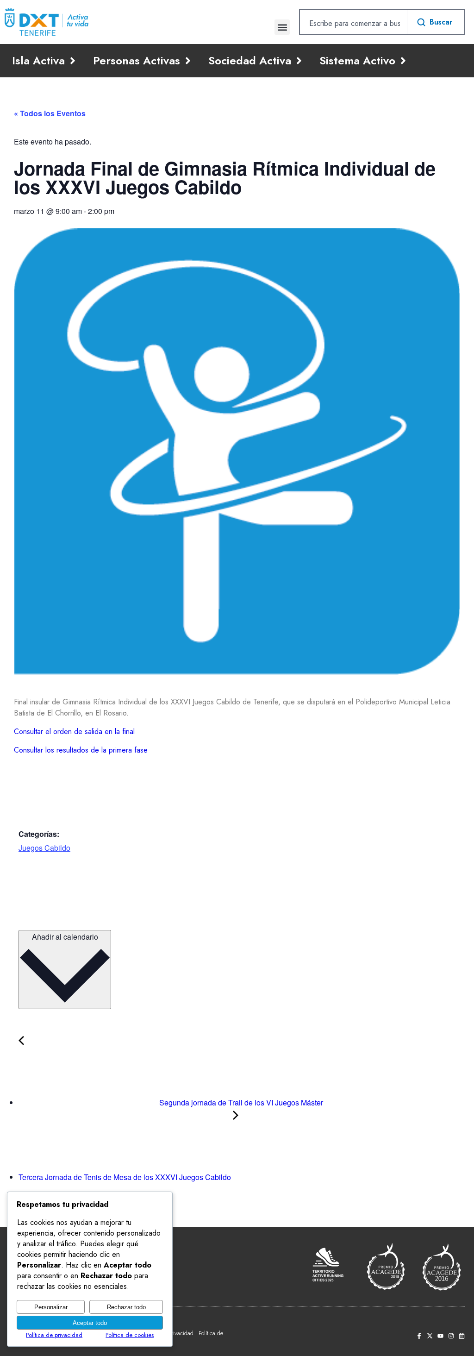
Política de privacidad (54, 1335)
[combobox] (353, 23)
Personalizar (51, 1307)
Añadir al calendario (65, 936)
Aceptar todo (90, 1322)
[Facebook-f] (419, 1336)
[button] (282, 27)
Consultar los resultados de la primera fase (81, 750)
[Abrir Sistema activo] (403, 60)
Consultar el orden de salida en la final (74, 731)
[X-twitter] (430, 1336)
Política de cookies (130, 1335)
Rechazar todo (126, 1307)
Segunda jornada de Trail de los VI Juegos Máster (240, 1102)
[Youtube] (440, 1336)
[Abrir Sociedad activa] (299, 60)
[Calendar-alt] (462, 1336)
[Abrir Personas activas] (187, 60)
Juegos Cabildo (44, 847)
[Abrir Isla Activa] (72, 60)
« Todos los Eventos (50, 113)
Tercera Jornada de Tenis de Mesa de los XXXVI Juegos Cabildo (126, 1177)
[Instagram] (451, 1336)
